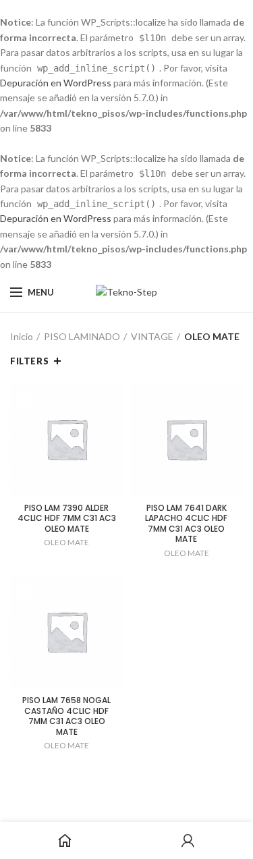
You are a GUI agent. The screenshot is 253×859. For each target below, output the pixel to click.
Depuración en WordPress (55, 82)
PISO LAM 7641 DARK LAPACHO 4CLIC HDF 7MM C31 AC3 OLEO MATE (186, 524)
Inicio (21, 336)
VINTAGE (152, 336)
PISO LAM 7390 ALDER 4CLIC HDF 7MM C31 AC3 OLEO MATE (67, 518)
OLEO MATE (66, 542)
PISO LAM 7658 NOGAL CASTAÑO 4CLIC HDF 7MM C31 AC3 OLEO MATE (66, 716)
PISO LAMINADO (82, 336)
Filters (29, 361)
